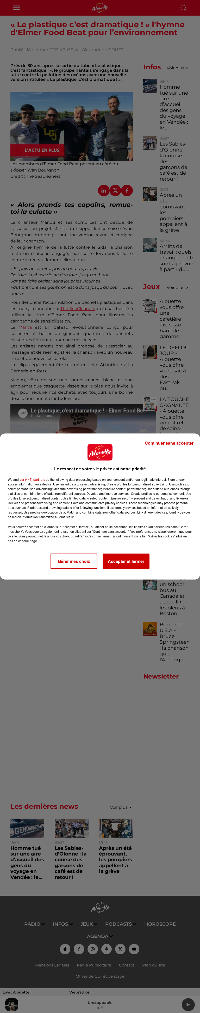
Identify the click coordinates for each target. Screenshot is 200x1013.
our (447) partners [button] (32, 479)
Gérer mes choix (74, 561)
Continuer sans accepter (169, 443)
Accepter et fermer (126, 561)
